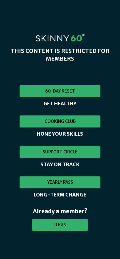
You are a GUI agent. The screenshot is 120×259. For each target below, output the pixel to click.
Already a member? (60, 211)
